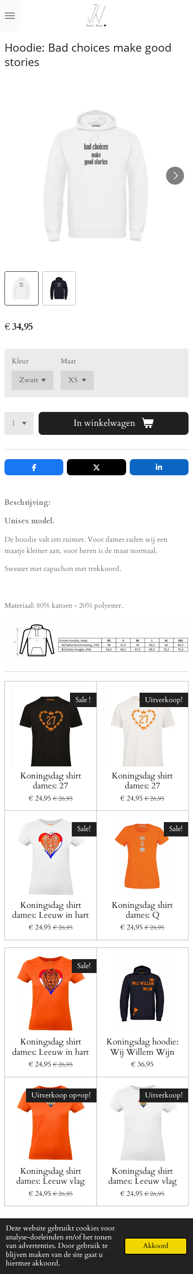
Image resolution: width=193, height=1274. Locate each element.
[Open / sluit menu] (10, 15)
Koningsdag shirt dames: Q (142, 910)
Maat (68, 361)
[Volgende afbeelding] (175, 176)
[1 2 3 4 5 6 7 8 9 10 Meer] (19, 423)
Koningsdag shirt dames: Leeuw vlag (50, 1176)
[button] (21, 288)
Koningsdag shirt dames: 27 (50, 781)
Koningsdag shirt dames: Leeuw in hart (50, 910)
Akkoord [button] (155, 1245)
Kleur (20, 361)
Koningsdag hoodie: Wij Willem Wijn (142, 1047)
